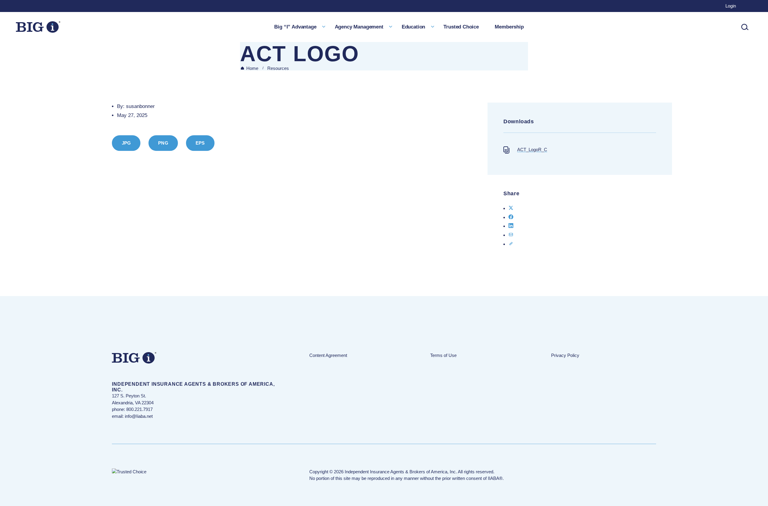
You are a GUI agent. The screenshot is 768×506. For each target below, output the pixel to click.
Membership (509, 27)
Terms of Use (443, 355)
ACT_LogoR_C (532, 149)
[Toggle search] (745, 27)
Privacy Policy (565, 355)
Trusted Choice (461, 27)
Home (252, 68)
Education (413, 27)
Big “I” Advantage (295, 27)
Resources (278, 68)
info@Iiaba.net (139, 416)
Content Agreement (328, 355)
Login (730, 5)
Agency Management (359, 27)
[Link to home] (38, 27)
